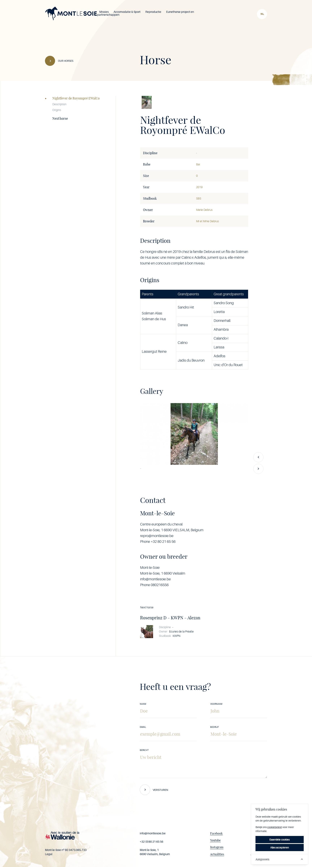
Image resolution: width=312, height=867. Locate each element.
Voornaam (216, 704)
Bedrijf (214, 727)
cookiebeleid (274, 827)
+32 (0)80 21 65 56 (151, 841)
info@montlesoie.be (153, 833)
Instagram (216, 847)
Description (59, 104)
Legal (48, 854)
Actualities (217, 854)
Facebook (216, 833)
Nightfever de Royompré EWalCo (76, 98)
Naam (143, 704)
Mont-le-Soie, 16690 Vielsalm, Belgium (155, 852)
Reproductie (153, 12)
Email (143, 727)
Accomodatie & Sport (127, 12)
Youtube (215, 840)
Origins (56, 110)
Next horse (60, 118)
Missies (104, 12)
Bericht (144, 750)
